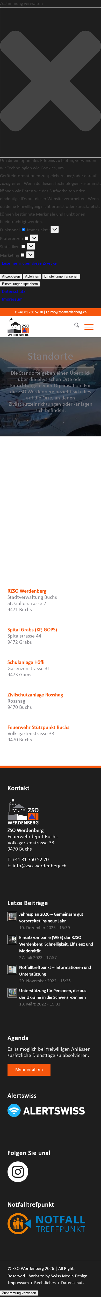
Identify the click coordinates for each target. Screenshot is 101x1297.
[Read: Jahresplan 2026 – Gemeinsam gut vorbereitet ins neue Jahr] (12, 916)
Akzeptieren (11, 276)
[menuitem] (74, 326)
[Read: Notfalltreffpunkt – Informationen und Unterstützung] (12, 969)
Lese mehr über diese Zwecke (29, 263)
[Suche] (74, 326)
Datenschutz (13, 291)
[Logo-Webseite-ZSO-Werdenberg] (42, 326)
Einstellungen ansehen (61, 276)
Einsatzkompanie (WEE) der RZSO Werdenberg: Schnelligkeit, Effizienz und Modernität (56, 944)
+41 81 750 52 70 (30, 312)
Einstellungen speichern (20, 284)
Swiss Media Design (69, 1276)
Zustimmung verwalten (19, 1293)
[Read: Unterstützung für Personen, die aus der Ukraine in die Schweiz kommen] (12, 992)
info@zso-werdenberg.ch (68, 312)
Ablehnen (32, 276)
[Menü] (86, 326)
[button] (50, 82)
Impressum (12, 299)
